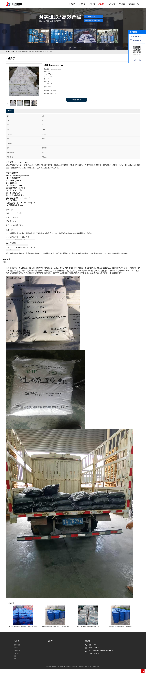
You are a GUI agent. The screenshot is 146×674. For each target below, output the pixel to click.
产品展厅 (26, 51)
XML (76, 666)
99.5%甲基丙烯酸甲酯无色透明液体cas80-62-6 (23, 626)
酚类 (15, 659)
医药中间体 (17, 645)
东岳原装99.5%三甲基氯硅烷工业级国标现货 (55, 626)
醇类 (15, 656)
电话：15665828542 (94, 647)
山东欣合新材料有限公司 (52, 666)
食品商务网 (96, 666)
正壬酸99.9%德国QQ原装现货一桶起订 (120, 626)
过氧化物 (16, 653)
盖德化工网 (88, 666)
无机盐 (32, 51)
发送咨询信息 (76, 99)
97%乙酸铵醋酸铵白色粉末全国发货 (88, 626)
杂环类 (16, 647)
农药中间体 (17, 650)
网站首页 (19, 51)
